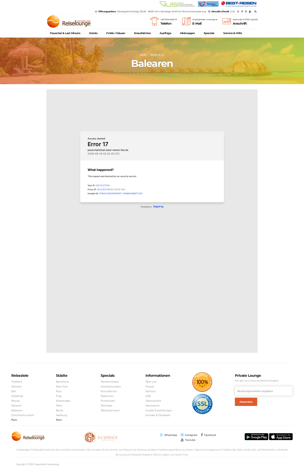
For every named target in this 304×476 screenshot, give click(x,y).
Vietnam (16, 386)
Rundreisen (108, 400)
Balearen (16, 410)
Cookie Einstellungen (158, 410)
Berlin (59, 410)
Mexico (15, 400)
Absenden (246, 401)
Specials (209, 33)
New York (62, 386)
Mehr (14, 419)
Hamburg (61, 415)
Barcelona (62, 381)
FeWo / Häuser (115, 33)
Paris (59, 405)
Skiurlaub (106, 405)
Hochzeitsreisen (111, 386)
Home (143, 55)
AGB (148, 395)
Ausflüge (165, 33)
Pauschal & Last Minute (65, 33)
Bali (13, 391)
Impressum (152, 405)
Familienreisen (110, 381)
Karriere (150, 391)
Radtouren (107, 395)
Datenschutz (153, 400)
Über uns (151, 381)
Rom (59, 391)
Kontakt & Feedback (157, 415)
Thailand (16, 381)
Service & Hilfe (232, 33)
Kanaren (16, 405)
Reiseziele (157, 55)
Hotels (93, 33)
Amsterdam (63, 400)
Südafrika (17, 395)
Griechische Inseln (22, 415)
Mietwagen (187, 33)
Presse (149, 386)
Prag (59, 395)
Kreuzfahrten (142, 33)
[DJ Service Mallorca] (101, 437)
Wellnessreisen (110, 410)
